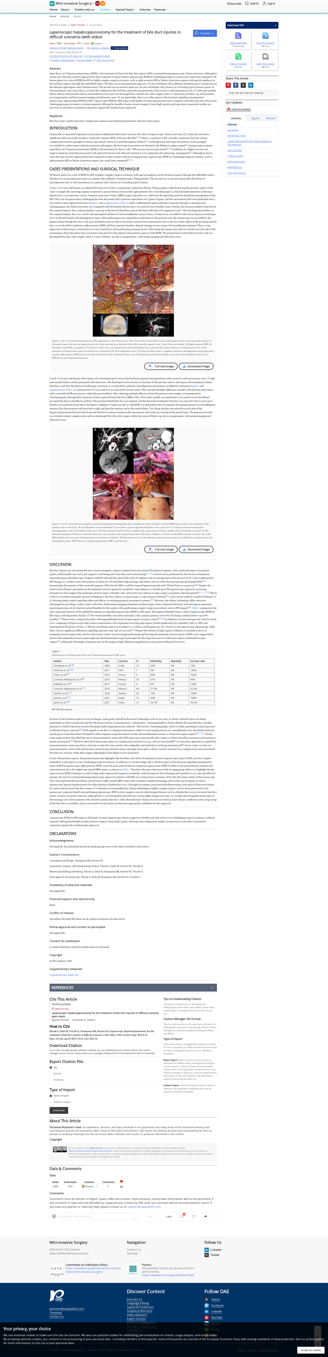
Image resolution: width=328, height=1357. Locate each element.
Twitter (215, 1255)
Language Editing (138, 1303)
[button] (205, 33)
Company (56, 1312)
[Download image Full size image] (133, 291)
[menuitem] (53, 9)
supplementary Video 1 (116, 203)
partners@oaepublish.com (67, 1309)
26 (80, 730)
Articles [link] (65, 16)
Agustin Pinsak (58, 48)
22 (207, 592)
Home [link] (53, 16)
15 (150, 574)
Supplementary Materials (64, 975)
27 (72, 741)
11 (131, 160)
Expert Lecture (136, 1319)
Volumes (145, 9)
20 (68, 674)
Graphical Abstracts (139, 1311)
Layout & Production (140, 1307)
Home (53, 9)
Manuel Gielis (75, 48)
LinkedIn (216, 1250)
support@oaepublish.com (144, 1207)
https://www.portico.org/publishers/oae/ (168, 1275)
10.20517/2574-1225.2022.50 (66, 56)
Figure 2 (195, 386)
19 (71, 669)
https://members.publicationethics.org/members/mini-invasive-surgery (93, 1270)
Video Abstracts (137, 1315)
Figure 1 (94, 203)
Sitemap (132, 1253)
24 (163, 619)
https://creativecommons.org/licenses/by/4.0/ (90, 1151)
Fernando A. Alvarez (98, 48)
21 (69, 697)
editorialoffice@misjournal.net (69, 1253)
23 (167, 596)
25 (59, 641)
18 (72, 665)
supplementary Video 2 (62, 389)
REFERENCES (62, 987)
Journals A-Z (134, 1299)
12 (147, 574)
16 (204, 581)
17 (204, 592)
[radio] (102, 1067)
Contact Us (134, 1249)
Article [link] (77, 16)
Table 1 (196, 608)
